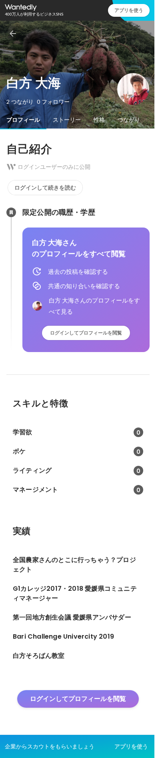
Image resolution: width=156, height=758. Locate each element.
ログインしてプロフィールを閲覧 (86, 332)
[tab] (23, 119)
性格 (99, 120)
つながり (129, 120)
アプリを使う (128, 10)
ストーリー (67, 120)
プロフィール (23, 120)
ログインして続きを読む (45, 188)
